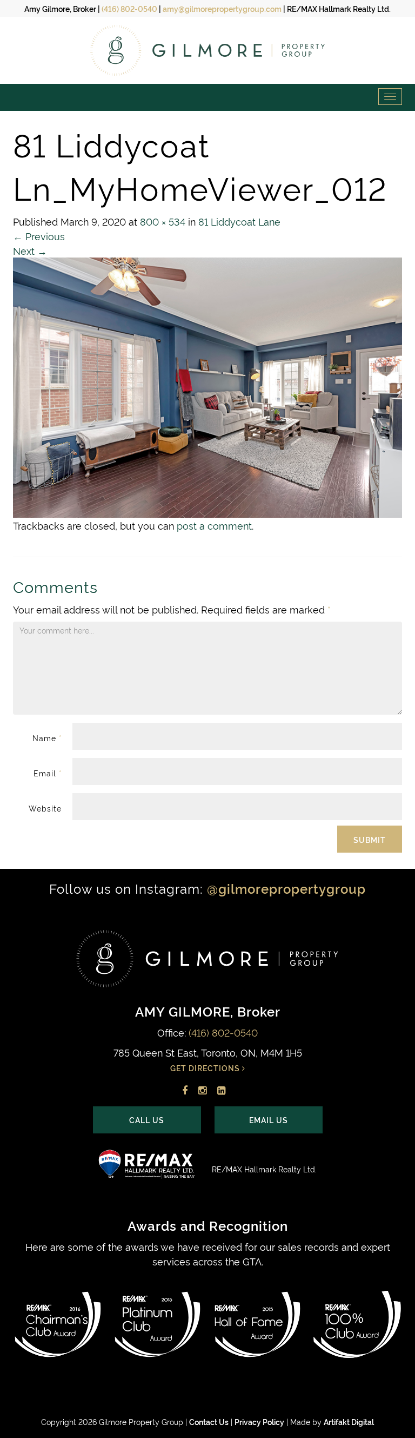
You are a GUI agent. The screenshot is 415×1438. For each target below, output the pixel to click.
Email (48, 773)
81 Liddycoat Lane (239, 221)
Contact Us (209, 1421)
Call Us (146, 1119)
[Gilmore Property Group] (207, 50)
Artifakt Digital (349, 1421)
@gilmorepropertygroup (286, 888)
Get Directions (206, 1068)
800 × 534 (162, 221)
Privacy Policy (259, 1421)
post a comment (214, 525)
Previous (39, 235)
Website (45, 808)
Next (30, 250)
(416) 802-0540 (129, 8)
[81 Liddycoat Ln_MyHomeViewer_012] (207, 384)
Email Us (268, 1119)
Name (47, 738)
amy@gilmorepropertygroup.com (222, 8)
